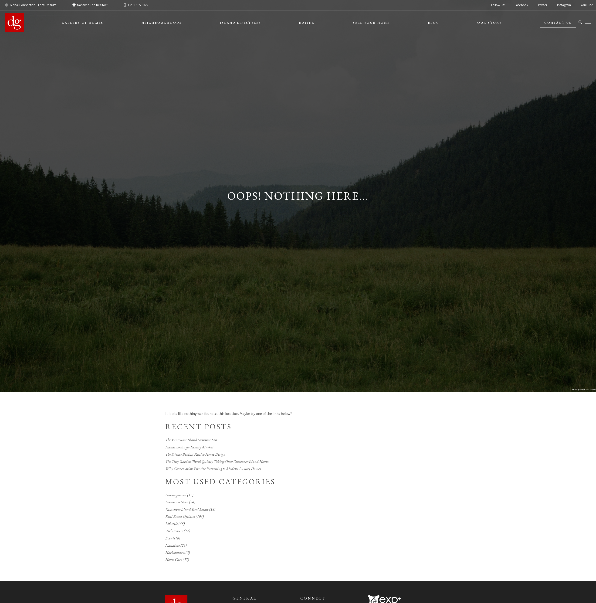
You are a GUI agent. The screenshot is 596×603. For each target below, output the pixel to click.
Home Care (173, 559)
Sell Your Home (371, 23)
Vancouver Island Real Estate (187, 509)
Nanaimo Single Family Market (189, 447)
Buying (307, 23)
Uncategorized (175, 495)
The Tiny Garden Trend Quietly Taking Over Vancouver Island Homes (217, 461)
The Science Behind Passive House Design (195, 454)
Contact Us (558, 23)
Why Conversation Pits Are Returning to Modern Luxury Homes (213, 468)
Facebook (521, 5)
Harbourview (175, 552)
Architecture (174, 530)
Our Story (489, 23)
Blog (433, 23)
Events (170, 538)
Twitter (542, 5)
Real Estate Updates (180, 516)
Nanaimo (172, 545)
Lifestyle (171, 523)
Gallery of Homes (82, 23)
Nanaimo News (176, 502)
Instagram (564, 5)
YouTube (587, 5)
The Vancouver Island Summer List (191, 439)
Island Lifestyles (240, 23)
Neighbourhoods (162, 23)
